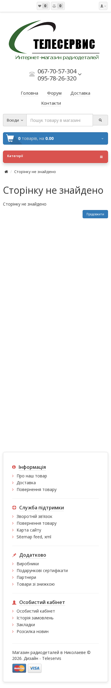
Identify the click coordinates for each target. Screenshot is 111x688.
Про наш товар (32, 476)
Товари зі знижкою (36, 584)
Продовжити (95, 214)
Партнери (26, 577)
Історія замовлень (35, 618)
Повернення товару (37, 489)
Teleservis (51, 658)
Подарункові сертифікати (42, 570)
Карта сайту (29, 530)
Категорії (15, 156)
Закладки (26, 624)
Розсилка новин (33, 631)
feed (37, 537)
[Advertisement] (55, 276)
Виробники (28, 563)
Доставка (26, 482)
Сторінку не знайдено (35, 171)
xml (47, 537)
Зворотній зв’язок (34, 516)
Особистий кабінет (36, 611)
